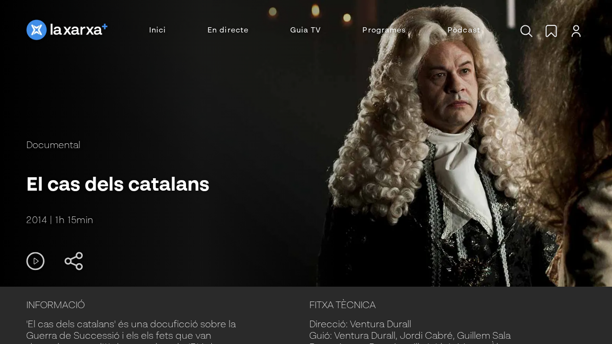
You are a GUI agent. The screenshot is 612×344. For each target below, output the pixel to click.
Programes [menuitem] (384, 30)
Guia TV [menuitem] (305, 30)
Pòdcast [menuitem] (464, 30)
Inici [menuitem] (157, 30)
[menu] (315, 31)
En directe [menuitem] (228, 30)
